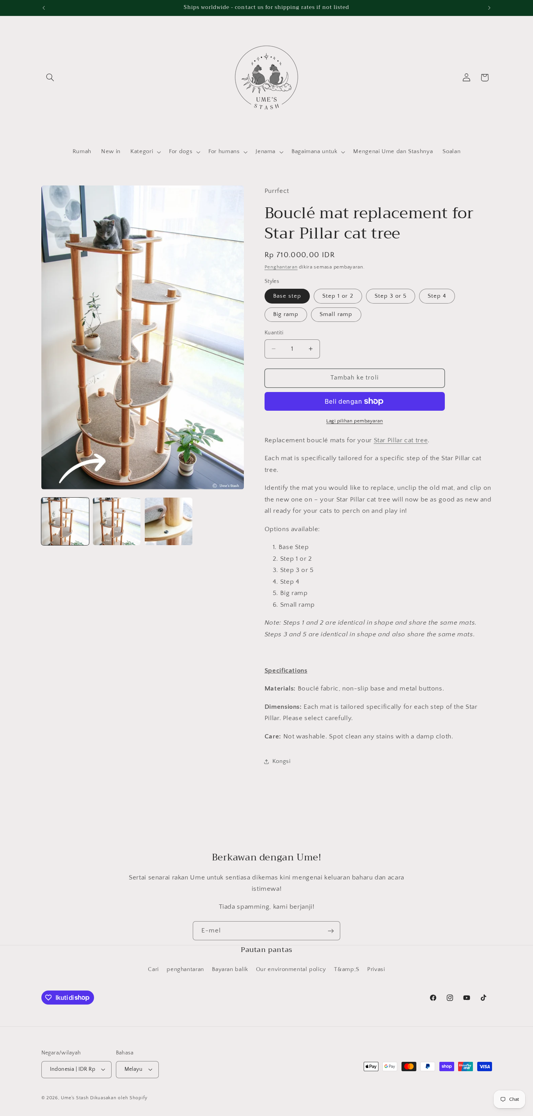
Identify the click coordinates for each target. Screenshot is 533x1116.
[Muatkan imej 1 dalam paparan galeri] (65, 521)
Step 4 (437, 296)
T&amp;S (346, 969)
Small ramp (336, 314)
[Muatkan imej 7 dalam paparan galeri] (168, 521)
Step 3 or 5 (391, 296)
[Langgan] (331, 930)
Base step (287, 296)
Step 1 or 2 (338, 296)
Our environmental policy (291, 969)
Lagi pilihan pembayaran (354, 421)
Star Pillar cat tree (401, 440)
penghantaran (185, 969)
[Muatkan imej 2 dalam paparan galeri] (116, 521)
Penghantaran (281, 267)
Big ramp (285, 314)
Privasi (376, 969)
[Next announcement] (489, 8)
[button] (50, 78)
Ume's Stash (75, 1097)
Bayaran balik (230, 969)
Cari (153, 969)
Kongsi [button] (281, 761)
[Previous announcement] (43, 8)
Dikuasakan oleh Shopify (118, 1097)
